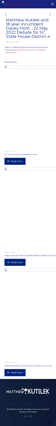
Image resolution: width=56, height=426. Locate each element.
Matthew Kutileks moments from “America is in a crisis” (28, 366)
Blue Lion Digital (29, 412)
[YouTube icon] (28, 416)
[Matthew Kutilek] (17, 4)
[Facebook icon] (25, 416)
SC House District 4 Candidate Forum (20, 154)
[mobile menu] (52, 4)
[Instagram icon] (31, 416)
